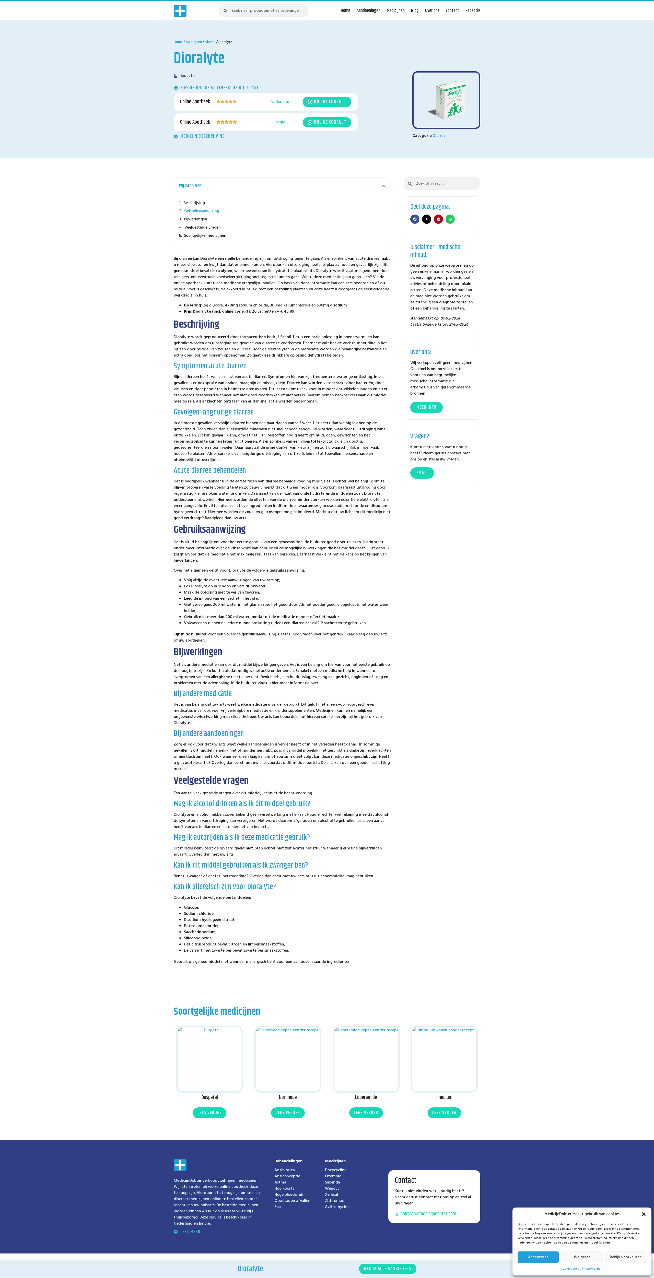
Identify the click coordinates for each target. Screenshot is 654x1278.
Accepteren (538, 1257)
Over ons (432, 10)
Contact (452, 10)
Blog (415, 10)
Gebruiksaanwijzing (201, 211)
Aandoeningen (368, 10)
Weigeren (582, 1257)
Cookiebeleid (570, 1268)
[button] (643, 1214)
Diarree (210, 42)
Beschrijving (194, 203)
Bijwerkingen (195, 219)
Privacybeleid (591, 1268)
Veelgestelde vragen (202, 227)
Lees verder (209, 1112)
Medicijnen (396, 10)
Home (345, 10)
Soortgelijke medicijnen (205, 236)
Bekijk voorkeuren (625, 1257)
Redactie (472, 10)
